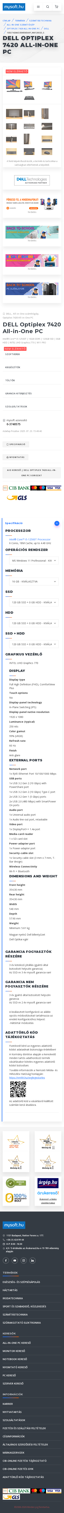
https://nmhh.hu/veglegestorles (27, 1077)
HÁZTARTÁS (10, 1290)
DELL (46, 28)
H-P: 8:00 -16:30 (14, 1243)
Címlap (7, 20)
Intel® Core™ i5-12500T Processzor (29, 539)
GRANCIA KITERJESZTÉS (18, 393)
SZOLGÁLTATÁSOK (16, 406)
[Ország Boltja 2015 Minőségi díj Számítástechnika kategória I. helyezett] (16, 1161)
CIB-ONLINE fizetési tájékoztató (25, 1460)
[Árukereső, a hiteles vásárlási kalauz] (16, 1182)
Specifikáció (17, 444)
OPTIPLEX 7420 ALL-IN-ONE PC (23, 28)
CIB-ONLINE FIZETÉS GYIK (18, 1469)
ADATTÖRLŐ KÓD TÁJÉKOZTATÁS (23, 1477)
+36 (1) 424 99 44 (15, 1239)
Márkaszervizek (13, 1452)
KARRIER (8, 1403)
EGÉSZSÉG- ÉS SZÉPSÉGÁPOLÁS (21, 1282)
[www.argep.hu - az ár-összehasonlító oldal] (48, 1183)
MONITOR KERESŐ (14, 1351)
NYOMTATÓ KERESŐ (15, 1367)
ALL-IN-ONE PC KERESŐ (17, 1342)
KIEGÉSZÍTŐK (12, 367)
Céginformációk (14, 1436)
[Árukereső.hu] (48, 1194)
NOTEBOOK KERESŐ (15, 1359)
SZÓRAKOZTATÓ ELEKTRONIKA (22, 1322)
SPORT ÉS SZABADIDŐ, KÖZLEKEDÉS (24, 1306)
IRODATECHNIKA (13, 1298)
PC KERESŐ (9, 1375)
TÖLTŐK (10, 380)
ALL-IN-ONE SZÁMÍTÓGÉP (20, 24)
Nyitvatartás (12, 1412)
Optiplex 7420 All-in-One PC (18, 317)
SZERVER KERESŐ (13, 1383)
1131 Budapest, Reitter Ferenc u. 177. (25, 1235)
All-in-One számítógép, (26, 313)
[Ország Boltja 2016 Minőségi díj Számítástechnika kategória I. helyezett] (48, 1161)
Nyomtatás (17, 457)
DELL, (9, 313)
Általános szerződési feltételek (25, 1444)
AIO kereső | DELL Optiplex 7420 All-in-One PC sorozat (31, 473)
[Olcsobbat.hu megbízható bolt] (16, 1198)
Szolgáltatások (14, 1420)
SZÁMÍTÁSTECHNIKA (40, 20)
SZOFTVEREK (12, 354)
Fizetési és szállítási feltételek (24, 1428)
